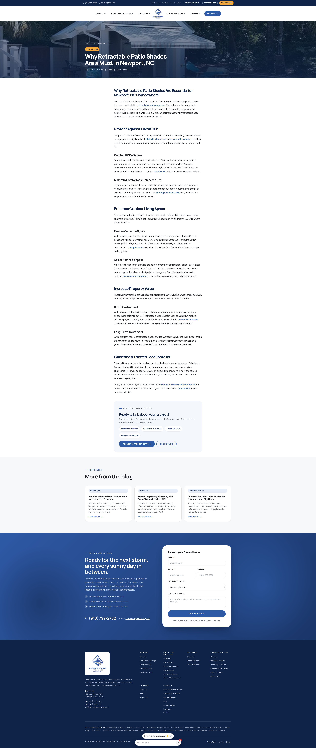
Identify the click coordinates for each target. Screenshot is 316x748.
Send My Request (197, 614)
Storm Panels (168, 670)
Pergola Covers (173, 429)
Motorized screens (156, 139)
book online (184, 388)
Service (220, 742)
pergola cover (136, 247)
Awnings (99, 13)
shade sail (159, 171)
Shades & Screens (174, 13)
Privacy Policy (211, 742)
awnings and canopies (135, 276)
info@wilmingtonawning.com (138, 618)
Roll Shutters (168, 662)
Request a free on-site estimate (178, 384)
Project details (176, 593)
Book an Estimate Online (172, 689)
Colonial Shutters (193, 665)
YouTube (166, 713)
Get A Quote (212, 13)
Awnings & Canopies (129, 435)
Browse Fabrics (169, 705)
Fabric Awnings (145, 665)
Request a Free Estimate (137, 444)
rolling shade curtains (168, 192)
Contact (228, 742)
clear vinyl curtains (188, 319)
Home (87, 43)
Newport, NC (103, 43)
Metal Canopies (146, 668)
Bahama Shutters (193, 661)
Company (194, 13)
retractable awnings (180, 139)
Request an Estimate (171, 693)
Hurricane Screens (170, 674)
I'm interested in (176, 581)
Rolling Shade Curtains (219, 668)
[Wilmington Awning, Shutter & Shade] (158, 14)
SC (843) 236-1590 (108, 3)
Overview (143, 657)
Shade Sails (214, 676)
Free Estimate (210, 3)
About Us (143, 689)
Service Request (192, 3)
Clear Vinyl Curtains (218, 665)
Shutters (143, 13)
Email (171, 569)
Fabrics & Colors (146, 672)
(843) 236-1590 (94, 704)
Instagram (144, 697)
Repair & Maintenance (172, 678)
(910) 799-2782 (91, 3)
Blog (94, 43)
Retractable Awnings (152, 429)
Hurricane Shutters (121, 13)
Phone (201, 569)
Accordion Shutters (170, 666)
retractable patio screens (151, 105)
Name (171, 557)
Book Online (226, 3)
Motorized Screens (129, 429)
